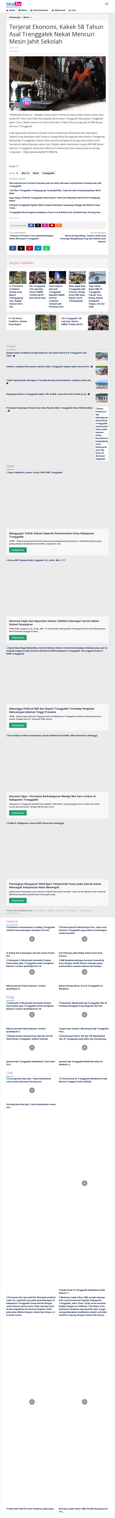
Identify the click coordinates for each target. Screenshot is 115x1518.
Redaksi (50, 910)
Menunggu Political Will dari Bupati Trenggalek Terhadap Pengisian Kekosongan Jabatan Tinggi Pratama (51, 710)
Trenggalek (48, 173)
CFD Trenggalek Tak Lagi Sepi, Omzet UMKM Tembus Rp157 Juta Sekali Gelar (37, 292)
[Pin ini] (29, 248)
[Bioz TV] (13, 4)
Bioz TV (25, 173)
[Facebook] (31, 225)
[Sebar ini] (12, 248)
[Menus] (107, 4)
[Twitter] (38, 225)
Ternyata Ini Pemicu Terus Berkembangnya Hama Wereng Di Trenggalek (31, 235)
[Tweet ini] (21, 248)
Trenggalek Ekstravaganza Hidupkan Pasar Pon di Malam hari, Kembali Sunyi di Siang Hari (54, 212)
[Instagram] (45, 225)
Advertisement (12, 913)
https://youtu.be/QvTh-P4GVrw (40, 152)
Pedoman (61, 910)
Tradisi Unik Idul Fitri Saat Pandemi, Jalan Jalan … (31, 1508)
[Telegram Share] (38, 248)
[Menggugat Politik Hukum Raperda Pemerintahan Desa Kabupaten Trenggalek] (57, 500)
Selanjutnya (18, 550)
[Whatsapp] (46, 248)
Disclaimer (39, 910)
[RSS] (59, 225)
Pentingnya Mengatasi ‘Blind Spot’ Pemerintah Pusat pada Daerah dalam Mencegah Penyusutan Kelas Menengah (55, 885)
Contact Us (72, 910)
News (36, 173)
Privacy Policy (86, 910)
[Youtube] (52, 225)
